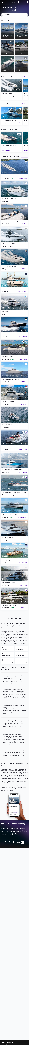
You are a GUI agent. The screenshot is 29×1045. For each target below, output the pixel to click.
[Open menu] (2, 2)
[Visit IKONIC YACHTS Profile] (26, 364)
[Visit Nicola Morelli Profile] (26, 251)
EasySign (15, 736)
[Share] (16, 89)
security (21, 830)
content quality (14, 752)
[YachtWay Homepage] (15, 2)
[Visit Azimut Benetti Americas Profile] (26, 341)
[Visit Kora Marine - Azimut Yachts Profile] (26, 522)
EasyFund (10, 737)
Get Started (24, 2)
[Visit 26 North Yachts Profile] (26, 183)
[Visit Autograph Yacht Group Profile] (26, 161)
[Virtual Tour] (18, 134)
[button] (14, 1042)
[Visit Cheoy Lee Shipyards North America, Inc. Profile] (26, 387)
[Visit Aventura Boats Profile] (26, 567)
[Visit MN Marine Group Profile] (20, 134)
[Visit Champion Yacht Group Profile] (26, 454)
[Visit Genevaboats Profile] (26, 545)
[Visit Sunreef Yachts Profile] (26, 500)
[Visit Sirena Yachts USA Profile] (26, 432)
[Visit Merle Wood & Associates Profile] (26, 319)
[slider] (14, 89)
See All (23, 76)
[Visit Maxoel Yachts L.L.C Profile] (26, 274)
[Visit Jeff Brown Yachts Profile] (20, 81)
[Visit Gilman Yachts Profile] (26, 590)
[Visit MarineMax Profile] (26, 229)
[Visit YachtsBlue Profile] (26, 206)
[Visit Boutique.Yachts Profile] (20, 109)
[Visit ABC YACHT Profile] (26, 296)
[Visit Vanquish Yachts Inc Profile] (26, 477)
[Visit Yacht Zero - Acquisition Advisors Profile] (26, 409)
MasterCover (11, 739)
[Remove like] (19, 89)
